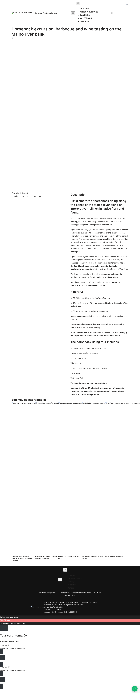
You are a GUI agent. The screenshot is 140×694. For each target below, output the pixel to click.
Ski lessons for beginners (114, 556)
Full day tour (25, 196)
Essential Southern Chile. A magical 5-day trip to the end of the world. (22, 558)
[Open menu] (73, 13)
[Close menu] (78, 3)
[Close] (4, 628)
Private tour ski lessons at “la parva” (68, 557)
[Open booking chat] (135, 689)
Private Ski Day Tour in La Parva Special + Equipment (46, 557)
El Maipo (15, 196)
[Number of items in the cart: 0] (112, 13)
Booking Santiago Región (46, 13)
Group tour (36, 196)
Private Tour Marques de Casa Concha (92, 557)
